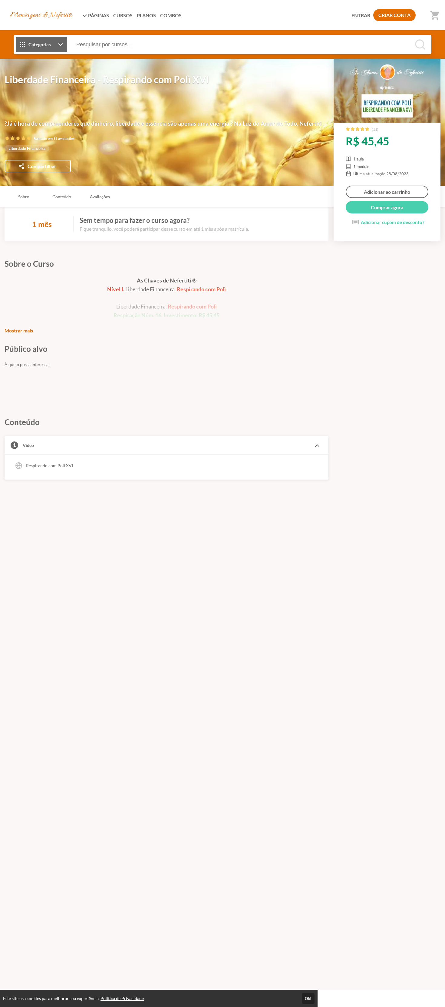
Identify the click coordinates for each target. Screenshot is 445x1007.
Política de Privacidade (122, 998)
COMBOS (171, 15)
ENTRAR (360, 15)
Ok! (308, 998)
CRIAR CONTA (394, 15)
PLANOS (146, 15)
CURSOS (123, 15)
